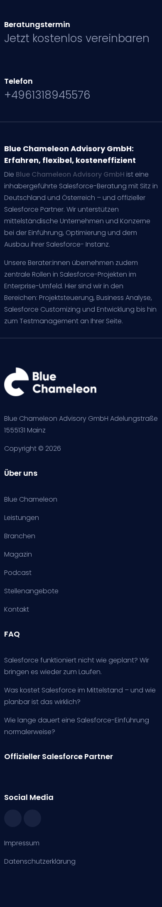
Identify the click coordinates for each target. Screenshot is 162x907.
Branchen (19, 536)
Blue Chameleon (30, 499)
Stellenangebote (31, 591)
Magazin (18, 554)
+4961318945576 (47, 94)
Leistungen (21, 517)
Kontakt (16, 609)
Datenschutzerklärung (40, 861)
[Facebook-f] (13, 818)
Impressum (21, 843)
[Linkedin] (32, 818)
